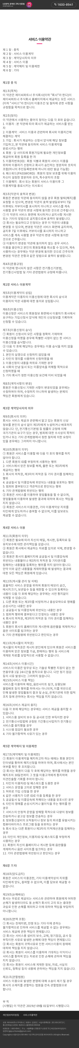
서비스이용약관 (30, 1015)
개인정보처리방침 (11, 1015)
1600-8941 (63, 4)
